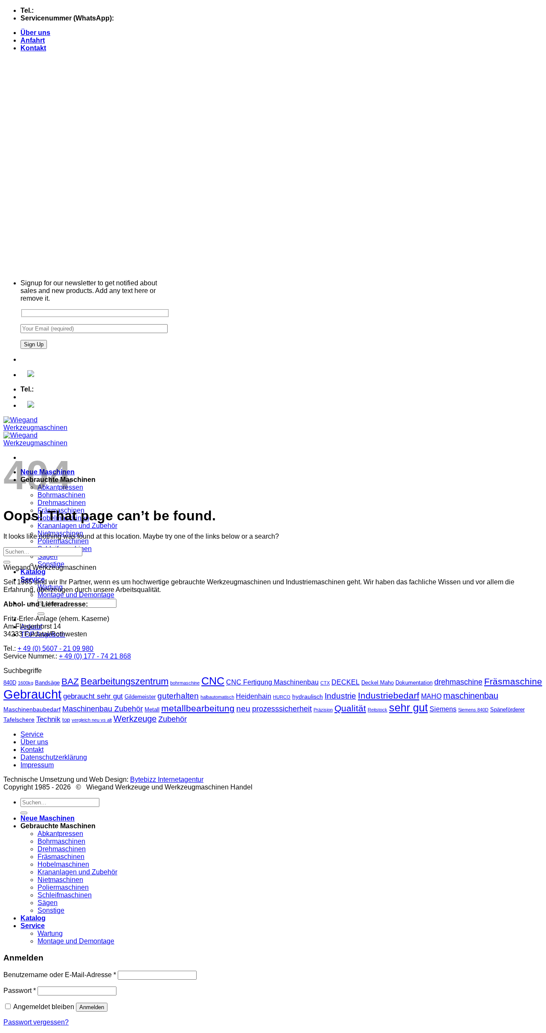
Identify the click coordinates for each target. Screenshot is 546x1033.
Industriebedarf (388, 695)
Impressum (37, 765)
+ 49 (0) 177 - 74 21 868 (95, 656)
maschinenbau (470, 695)
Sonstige (51, 910)
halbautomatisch (217, 696)
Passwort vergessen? (36, 1022)
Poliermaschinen (63, 541)
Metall (152, 709)
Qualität (350, 708)
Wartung (50, 933)
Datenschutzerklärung (53, 757)
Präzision (323, 709)
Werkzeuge (135, 718)
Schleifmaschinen (65, 895)
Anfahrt (32, 40)
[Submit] (41, 613)
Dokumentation (414, 682)
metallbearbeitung (198, 708)
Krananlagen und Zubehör (77, 525)
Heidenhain (253, 696)
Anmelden (91, 1007)
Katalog (33, 571)
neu (243, 708)
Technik (48, 719)
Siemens (443, 709)
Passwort (19, 990)
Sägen (48, 556)
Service (32, 734)
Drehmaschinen (62, 502)
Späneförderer (507, 709)
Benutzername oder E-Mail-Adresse (59, 974)
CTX (325, 682)
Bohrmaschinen (61, 841)
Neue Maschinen (47, 818)
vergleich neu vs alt (92, 720)
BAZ (70, 681)
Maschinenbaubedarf (32, 709)
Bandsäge (47, 682)
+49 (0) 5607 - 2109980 (70, 10)
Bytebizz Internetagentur (166, 779)
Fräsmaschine (513, 681)
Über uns (35, 32)
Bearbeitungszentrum (124, 681)
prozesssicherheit (282, 709)
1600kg (25, 682)
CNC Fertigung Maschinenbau (272, 682)
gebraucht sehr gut (93, 696)
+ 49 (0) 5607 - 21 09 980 (55, 648)
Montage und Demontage (76, 594)
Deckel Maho (377, 682)
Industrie (340, 695)
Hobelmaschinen (63, 864)
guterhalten (178, 695)
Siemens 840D (473, 709)
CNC (212, 681)
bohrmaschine (185, 682)
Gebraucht (32, 694)
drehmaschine (458, 682)
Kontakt (33, 48)
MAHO (431, 696)
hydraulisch (307, 696)
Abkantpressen (60, 833)
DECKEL (345, 682)
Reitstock (377, 709)
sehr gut (408, 708)
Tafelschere (19, 719)
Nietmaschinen (60, 879)
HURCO (281, 696)
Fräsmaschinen (61, 856)
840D (9, 682)
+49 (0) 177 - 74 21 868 (151, 18)
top (66, 720)
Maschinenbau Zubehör (102, 709)
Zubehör (172, 719)
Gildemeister (140, 697)
